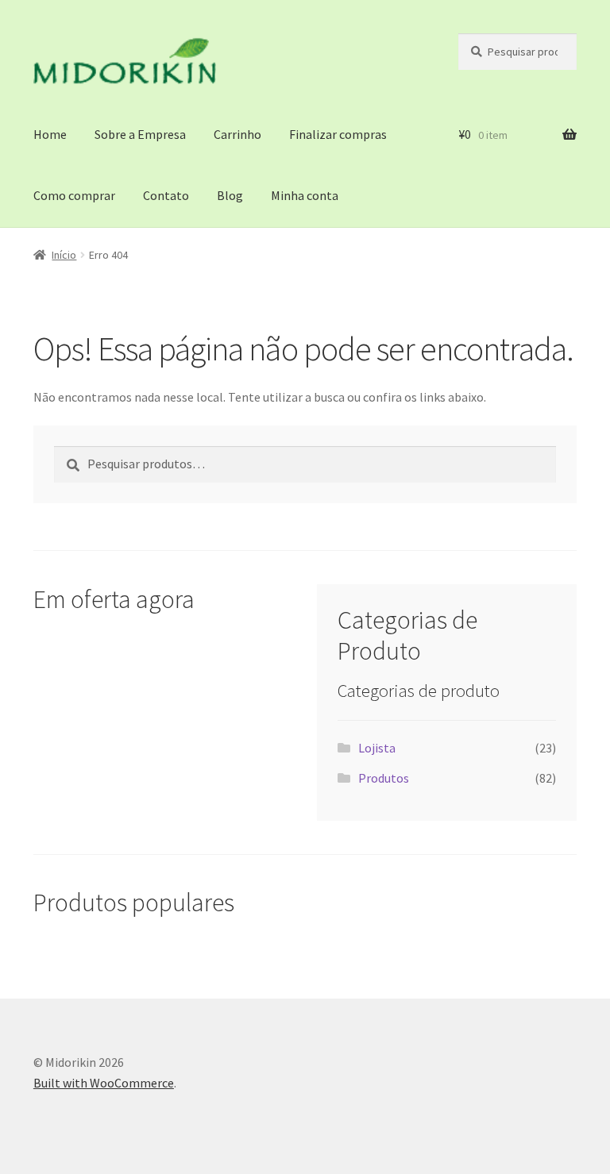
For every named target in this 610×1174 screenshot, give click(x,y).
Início (64, 255)
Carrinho (237, 134)
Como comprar (74, 195)
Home (50, 134)
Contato (166, 195)
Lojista (377, 748)
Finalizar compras (338, 134)
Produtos (383, 778)
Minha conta (304, 195)
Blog (230, 195)
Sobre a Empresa (140, 134)
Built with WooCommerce (103, 1083)
